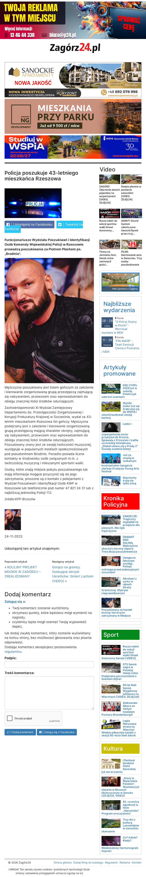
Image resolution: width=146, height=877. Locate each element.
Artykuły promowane (119, 370)
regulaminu (13, 651)
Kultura (113, 748)
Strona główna (63, 862)
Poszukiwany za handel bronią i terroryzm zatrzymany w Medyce (117, 612)
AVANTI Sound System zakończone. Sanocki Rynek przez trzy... (129, 227)
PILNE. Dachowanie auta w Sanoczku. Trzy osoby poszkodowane (131, 258)
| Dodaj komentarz (21, 732)
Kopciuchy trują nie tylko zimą (129, 480)
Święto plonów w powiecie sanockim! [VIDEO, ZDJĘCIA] (131, 193)
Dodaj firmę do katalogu (88, 862)
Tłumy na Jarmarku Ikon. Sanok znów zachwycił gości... (108, 258)
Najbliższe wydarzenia (119, 306)
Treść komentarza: (19, 673)
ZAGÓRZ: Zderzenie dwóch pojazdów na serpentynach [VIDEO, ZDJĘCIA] (109, 194)
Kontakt (136, 862)
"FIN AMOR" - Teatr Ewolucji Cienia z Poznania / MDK (120, 345)
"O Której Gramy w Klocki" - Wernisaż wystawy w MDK (119, 325)
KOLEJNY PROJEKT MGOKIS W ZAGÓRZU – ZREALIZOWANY (23, 571)
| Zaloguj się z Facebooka (58, 732)
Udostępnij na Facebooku (32, 224)
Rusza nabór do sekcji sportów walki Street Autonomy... (108, 225)
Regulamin (111, 862)
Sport (111, 634)
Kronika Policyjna (115, 501)
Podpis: (11, 658)
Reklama (125, 862)
